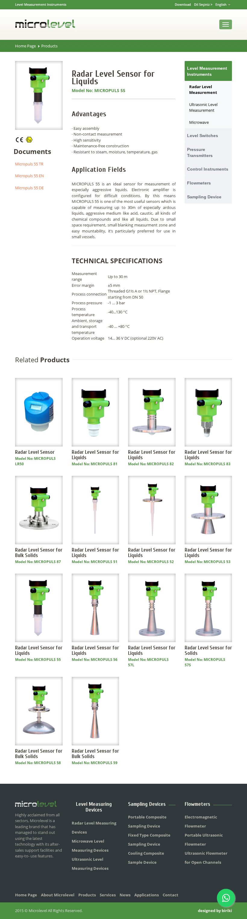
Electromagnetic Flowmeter (201, 821)
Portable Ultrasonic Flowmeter (204, 839)
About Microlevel (57, 895)
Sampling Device (204, 196)
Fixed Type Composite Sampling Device (149, 839)
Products (49, 46)
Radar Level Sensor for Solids (208, 650)
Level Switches (202, 135)
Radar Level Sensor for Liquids (95, 454)
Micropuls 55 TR (29, 164)
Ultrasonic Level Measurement (203, 107)
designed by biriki (215, 910)
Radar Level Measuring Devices (94, 827)
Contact (170, 895)
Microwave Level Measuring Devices (90, 845)
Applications (146, 895)
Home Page (25, 46)
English (221, 4)
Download (183, 4)
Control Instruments (207, 169)
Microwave (199, 122)
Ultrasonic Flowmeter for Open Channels (206, 857)
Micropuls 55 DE (29, 188)
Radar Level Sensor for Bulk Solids (38, 552)
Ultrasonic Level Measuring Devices (90, 864)
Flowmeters (199, 183)
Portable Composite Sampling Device (147, 821)
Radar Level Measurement (203, 89)
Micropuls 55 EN (29, 175)
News (125, 895)
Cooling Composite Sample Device (146, 857)
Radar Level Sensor (35, 452)
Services (108, 895)
